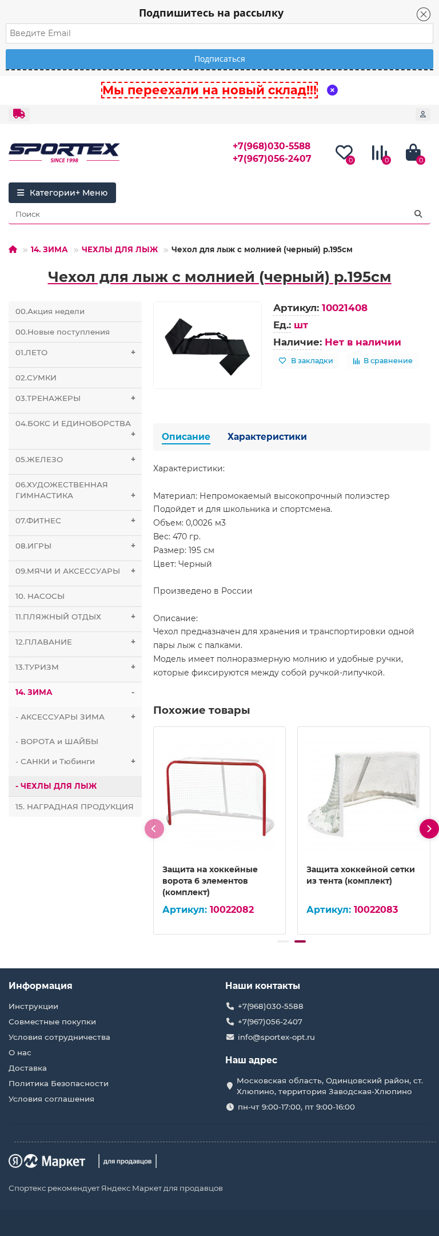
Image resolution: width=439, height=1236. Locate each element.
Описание (186, 436)
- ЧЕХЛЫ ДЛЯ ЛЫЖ (56, 785)
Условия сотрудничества (59, 1037)
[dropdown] (19, 114)
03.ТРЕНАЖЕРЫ (75, 398)
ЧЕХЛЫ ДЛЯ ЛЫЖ (120, 249)
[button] (283, 941)
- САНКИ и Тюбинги (75, 761)
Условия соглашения (51, 1098)
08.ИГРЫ (75, 545)
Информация (41, 985)
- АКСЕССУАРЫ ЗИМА (75, 716)
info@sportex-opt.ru (276, 1037)
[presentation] (154, 828)
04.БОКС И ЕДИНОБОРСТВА (75, 429)
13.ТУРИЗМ (75, 666)
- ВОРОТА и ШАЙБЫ (56, 741)
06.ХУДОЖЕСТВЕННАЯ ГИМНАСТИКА (75, 490)
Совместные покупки (52, 1021)
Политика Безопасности (59, 1083)
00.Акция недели (50, 311)
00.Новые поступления (62, 331)
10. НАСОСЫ (40, 596)
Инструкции (33, 1006)
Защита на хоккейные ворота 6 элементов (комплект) (210, 880)
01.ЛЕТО (75, 352)
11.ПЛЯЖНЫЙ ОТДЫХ (75, 616)
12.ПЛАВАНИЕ (75, 641)
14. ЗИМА (49, 249)
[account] (423, 114)
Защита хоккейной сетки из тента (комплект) (360, 875)
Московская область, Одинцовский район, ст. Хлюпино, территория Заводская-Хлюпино (330, 1086)
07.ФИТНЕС (75, 520)
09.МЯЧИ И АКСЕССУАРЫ (75, 570)
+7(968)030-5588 (271, 146)
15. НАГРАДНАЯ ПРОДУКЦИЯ (74, 806)
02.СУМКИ (36, 377)
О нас (20, 1052)
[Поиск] (418, 214)
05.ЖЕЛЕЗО (75, 459)
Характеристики (267, 436)
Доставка (28, 1067)
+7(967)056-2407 (272, 158)
